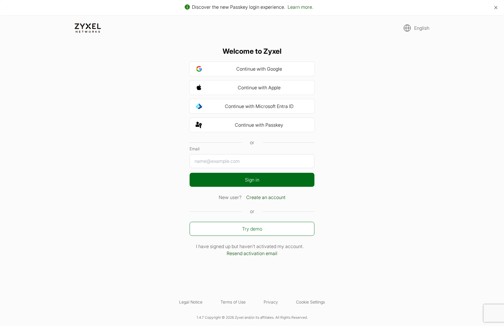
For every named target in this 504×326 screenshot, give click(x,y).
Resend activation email (252, 253)
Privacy (271, 301)
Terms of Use (233, 301)
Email (195, 148)
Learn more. (300, 7)
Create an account (266, 197)
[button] (414, 28)
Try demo (252, 229)
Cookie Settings (310, 301)
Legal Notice (190, 301)
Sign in (252, 180)
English (421, 28)
